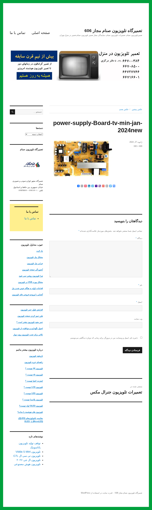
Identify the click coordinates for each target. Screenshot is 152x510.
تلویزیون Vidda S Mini (28, 451)
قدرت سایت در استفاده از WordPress (96, 493)
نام (140, 285)
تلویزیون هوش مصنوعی (27, 464)
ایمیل (139, 302)
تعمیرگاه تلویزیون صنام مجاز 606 (113, 30)
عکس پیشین (137, 109)
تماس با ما (17, 33)
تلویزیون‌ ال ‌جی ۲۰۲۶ (29, 460)
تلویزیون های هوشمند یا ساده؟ (30, 412)
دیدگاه (139, 238)
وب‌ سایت (138, 319)
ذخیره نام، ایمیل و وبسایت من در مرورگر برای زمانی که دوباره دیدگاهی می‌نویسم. (104, 338)
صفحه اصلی (41, 33)
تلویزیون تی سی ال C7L (27, 455)
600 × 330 (138, 146)
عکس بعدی (124, 109)
